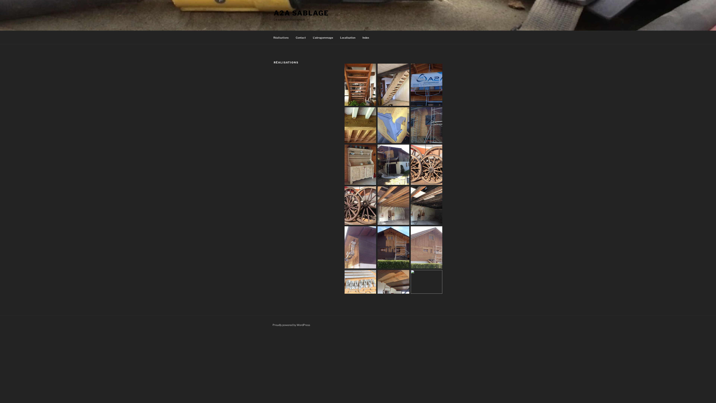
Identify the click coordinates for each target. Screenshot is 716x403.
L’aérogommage (323, 37)
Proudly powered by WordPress (291, 325)
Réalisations (281, 37)
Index (365, 37)
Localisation (347, 37)
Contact (301, 37)
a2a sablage (301, 13)
